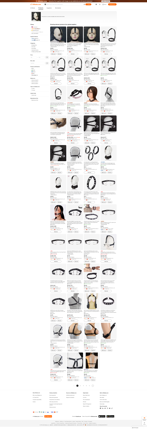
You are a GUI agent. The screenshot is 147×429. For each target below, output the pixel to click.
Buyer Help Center (86, 395)
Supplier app (78, 416)
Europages (90, 421)
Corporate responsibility (37, 399)
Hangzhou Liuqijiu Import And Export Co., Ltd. (108, 287)
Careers (34, 401)
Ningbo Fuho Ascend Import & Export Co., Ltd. (91, 50)
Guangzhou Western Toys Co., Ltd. (72, 228)
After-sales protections (53, 401)
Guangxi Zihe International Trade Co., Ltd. (90, 169)
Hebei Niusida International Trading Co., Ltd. (107, 169)
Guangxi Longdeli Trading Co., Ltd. (106, 139)
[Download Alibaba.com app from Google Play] (110, 416)
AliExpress (57, 421)
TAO (82, 421)
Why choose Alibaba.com (37, 395)
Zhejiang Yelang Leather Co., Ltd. (72, 287)
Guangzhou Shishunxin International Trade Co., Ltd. (91, 228)
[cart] (100, 4)
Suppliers (49, 8)
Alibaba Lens (36, 416)
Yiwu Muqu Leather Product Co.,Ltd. (106, 80)
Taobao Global (78, 421)
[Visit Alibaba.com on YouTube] (109, 408)
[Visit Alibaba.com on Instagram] (107, 408)
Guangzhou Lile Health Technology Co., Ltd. (57, 50)
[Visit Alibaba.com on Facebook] (100, 408)
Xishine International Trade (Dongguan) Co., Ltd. (74, 50)
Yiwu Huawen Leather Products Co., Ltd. (73, 139)
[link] (144, 419)
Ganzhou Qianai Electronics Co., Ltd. (72, 347)
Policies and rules (52, 407)
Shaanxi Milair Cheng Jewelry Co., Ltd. (73, 80)
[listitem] (80, 386)
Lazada (73, 421)
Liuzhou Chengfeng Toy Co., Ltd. (89, 80)
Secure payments (52, 395)
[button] (84, 4)
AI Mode (32, 8)
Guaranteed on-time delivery (54, 399)
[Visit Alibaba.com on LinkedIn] (102, 408)
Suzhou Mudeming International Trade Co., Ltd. (74, 317)
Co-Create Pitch (36, 397)
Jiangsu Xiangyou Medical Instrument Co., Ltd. (57, 139)
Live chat (84, 397)
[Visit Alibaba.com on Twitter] (105, 408)
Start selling (102, 397)
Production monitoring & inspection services (55, 404)
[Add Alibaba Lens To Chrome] (48, 416)
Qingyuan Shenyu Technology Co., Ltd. (107, 50)
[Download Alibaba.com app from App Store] (101, 416)
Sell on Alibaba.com (103, 395)
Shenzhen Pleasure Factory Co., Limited (107, 228)
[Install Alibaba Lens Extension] (73, 1)
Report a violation (86, 406)
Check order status (103, 399)
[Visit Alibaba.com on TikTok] (112, 408)
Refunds (84, 401)
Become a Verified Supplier (104, 401)
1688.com (61, 421)
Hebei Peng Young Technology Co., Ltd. (56, 317)
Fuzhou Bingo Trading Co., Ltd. (88, 376)
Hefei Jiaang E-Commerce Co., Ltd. (106, 347)
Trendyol (85, 421)
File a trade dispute (86, 399)
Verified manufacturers (70, 395)
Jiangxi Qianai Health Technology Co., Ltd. (90, 347)
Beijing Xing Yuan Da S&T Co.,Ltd (55, 287)
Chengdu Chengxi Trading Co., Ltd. (55, 80)
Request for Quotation (70, 397)
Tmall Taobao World (67, 421)
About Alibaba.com (36, 392)
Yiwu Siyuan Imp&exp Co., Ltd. (55, 169)
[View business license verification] (83, 425)
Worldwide (58, 8)
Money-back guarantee (53, 397)
